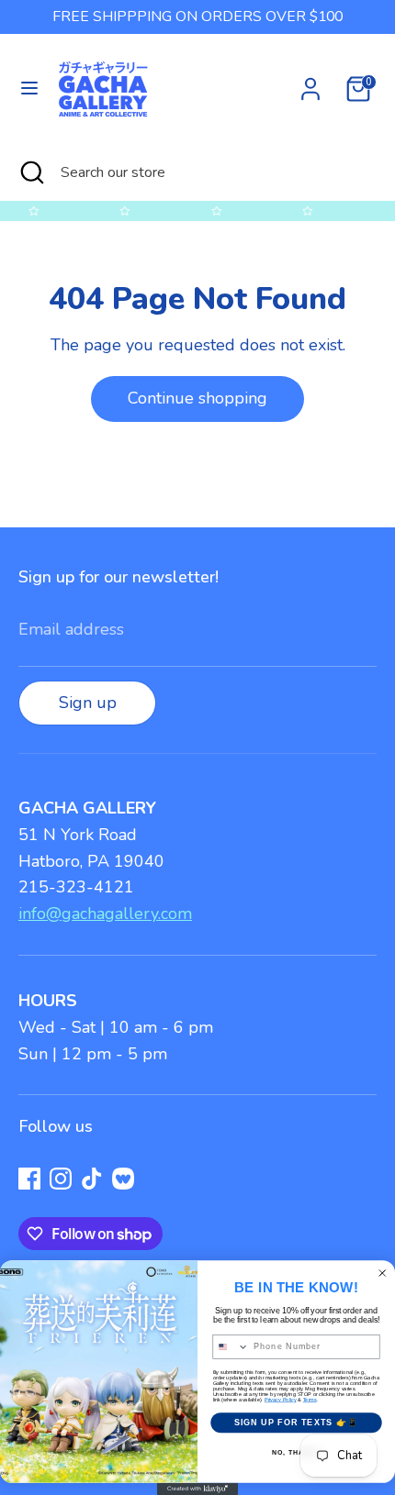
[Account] (310, 83)
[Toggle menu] (29, 88)
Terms (310, 1399)
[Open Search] (30, 172)
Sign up (88, 703)
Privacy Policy (281, 1399)
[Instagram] (61, 1179)
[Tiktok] (92, 1179)
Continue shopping (197, 398)
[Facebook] (29, 1179)
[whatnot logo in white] (123, 1179)
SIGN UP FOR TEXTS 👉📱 (296, 1422)
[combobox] (231, 1346)
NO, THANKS (296, 1452)
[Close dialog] (382, 1273)
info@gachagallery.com (105, 914)
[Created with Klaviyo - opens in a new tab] (197, 1489)
